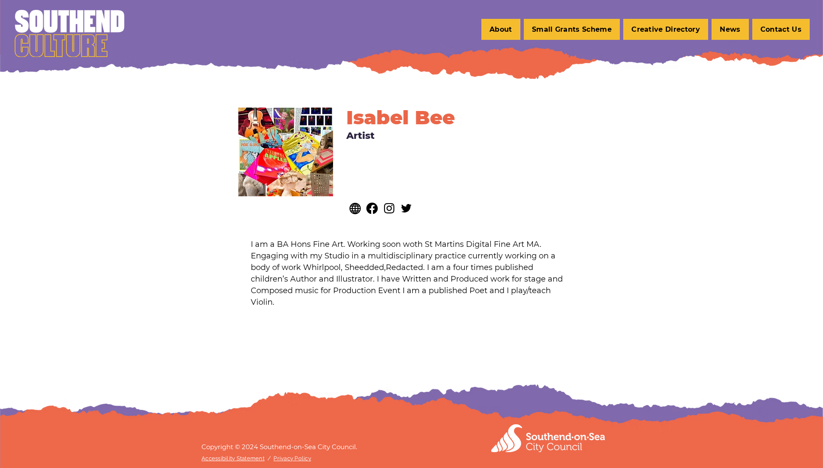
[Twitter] (406, 208)
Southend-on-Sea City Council (308, 447)
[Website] (354, 208)
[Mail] (372, 208)
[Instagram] (389, 208)
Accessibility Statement (232, 458)
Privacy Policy (292, 458)
